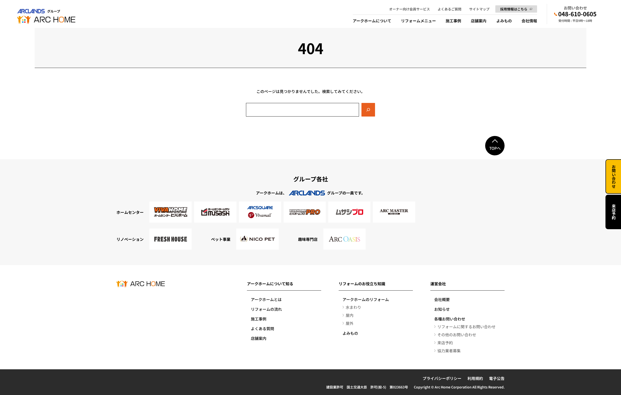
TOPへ (495, 148)
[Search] (368, 110)
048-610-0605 (577, 14)
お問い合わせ (614, 176)
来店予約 (614, 212)
